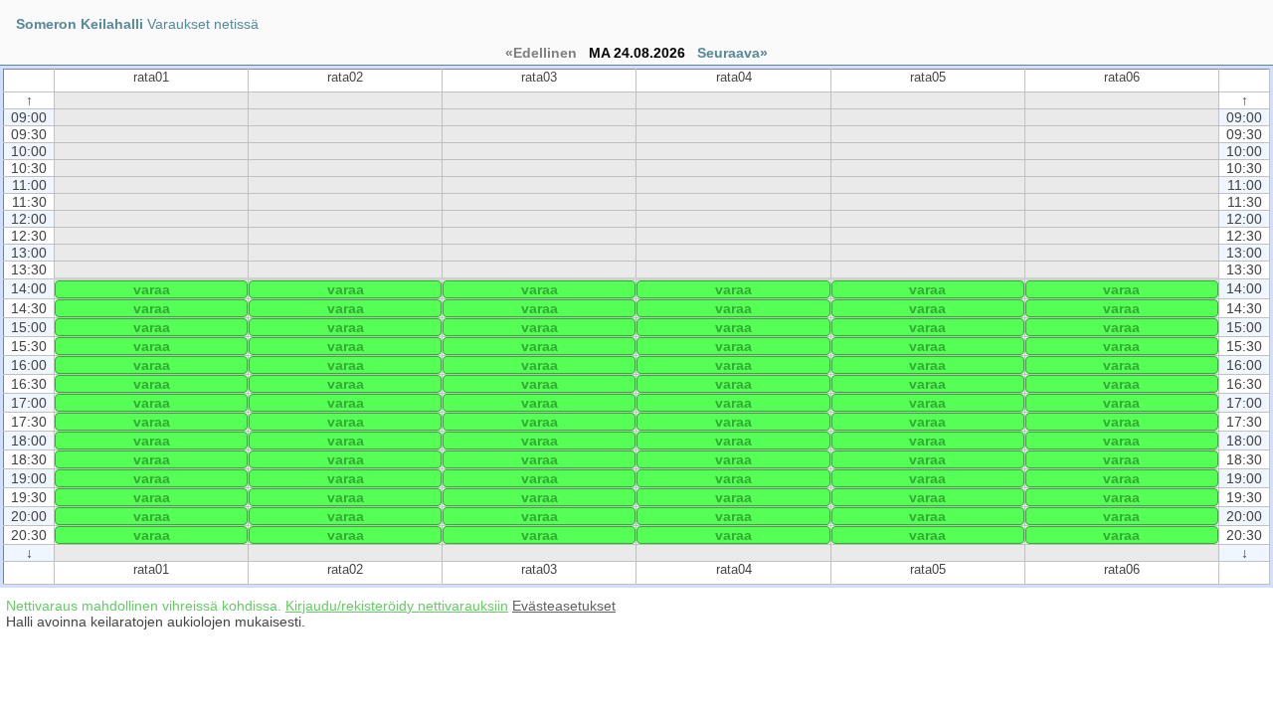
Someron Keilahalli (79, 24)
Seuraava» (732, 53)
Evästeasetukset (564, 606)
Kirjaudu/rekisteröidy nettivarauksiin (396, 606)
